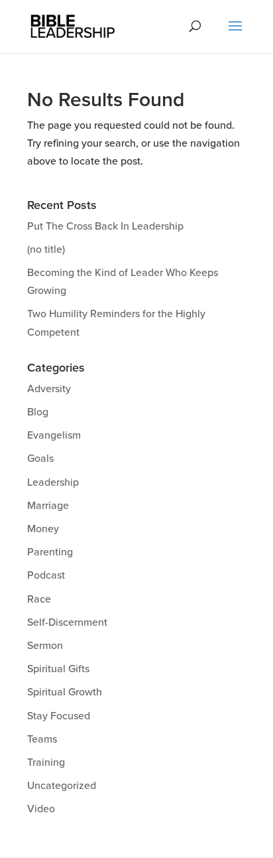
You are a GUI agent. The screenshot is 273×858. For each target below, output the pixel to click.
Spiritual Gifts (58, 669)
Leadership (53, 482)
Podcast (46, 575)
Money (43, 529)
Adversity (49, 388)
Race (39, 599)
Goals (40, 458)
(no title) (46, 249)
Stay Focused (58, 716)
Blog (37, 412)
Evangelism (54, 435)
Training (46, 762)
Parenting (50, 552)
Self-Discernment (67, 622)
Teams (42, 739)
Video (41, 809)
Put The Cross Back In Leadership (105, 226)
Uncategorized (61, 785)
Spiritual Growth (64, 692)
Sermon (45, 645)
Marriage (48, 505)
